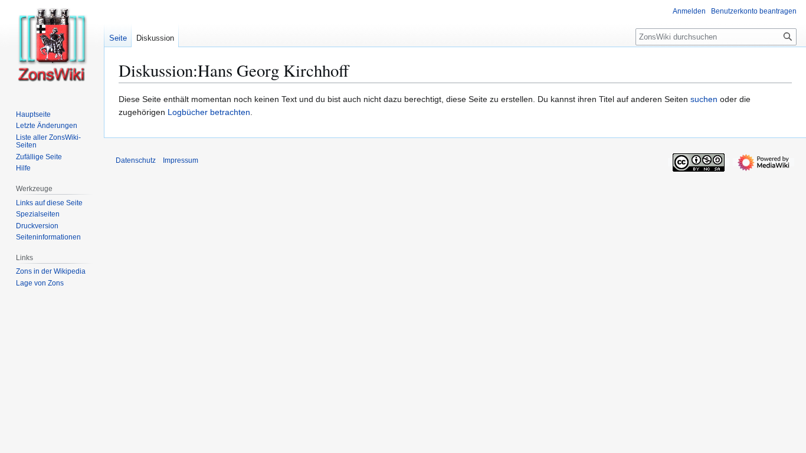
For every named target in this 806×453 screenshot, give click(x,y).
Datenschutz (136, 160)
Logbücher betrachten (209, 112)
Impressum (180, 160)
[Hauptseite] (52, 47)
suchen (703, 99)
